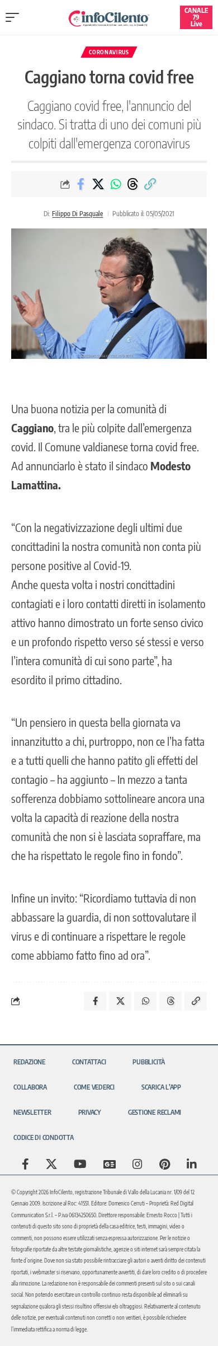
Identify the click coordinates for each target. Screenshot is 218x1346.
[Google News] (110, 1164)
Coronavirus (109, 52)
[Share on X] (98, 184)
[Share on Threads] (133, 184)
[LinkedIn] (192, 1164)
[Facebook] (25, 1164)
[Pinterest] (165, 1164)
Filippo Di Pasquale (77, 213)
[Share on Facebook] (81, 184)
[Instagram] (137, 1164)
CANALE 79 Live (196, 17)
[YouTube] (80, 1164)
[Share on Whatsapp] (116, 184)
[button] (15, 17)
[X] (51, 1164)
